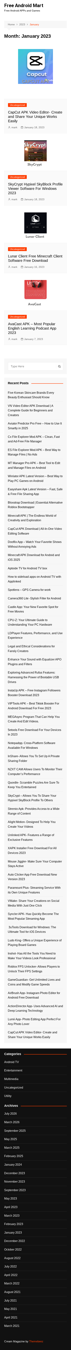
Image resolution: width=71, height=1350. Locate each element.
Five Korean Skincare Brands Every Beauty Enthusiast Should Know (31, 395)
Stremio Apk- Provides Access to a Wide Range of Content (34, 811)
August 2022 (12, 1258)
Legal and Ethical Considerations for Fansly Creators (31, 649)
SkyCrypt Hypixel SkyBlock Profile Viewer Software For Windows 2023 (35, 188)
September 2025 (15, 1130)
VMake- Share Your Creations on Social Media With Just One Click (33, 903)
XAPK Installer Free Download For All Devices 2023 (32, 850)
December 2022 (14, 1241)
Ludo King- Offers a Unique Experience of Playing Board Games (35, 943)
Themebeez (36, 1341)
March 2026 (11, 1122)
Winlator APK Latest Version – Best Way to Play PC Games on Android (35, 478)
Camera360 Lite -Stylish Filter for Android (34, 598)
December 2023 (14, 1173)
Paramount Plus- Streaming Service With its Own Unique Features (34, 890)
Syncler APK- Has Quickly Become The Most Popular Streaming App (33, 916)
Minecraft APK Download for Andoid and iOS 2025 (34, 557)
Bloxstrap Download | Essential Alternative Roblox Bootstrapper (35, 505)
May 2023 (10, 1198)
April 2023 (10, 1207)
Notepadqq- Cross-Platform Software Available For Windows (31, 745)
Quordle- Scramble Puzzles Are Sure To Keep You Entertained (33, 785)
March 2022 (11, 1283)
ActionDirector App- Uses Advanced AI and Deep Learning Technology (35, 1008)
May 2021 (10, 1308)
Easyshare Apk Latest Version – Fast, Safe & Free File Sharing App (35, 492)
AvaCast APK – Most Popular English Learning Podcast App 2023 (32, 328)
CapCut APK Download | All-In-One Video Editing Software (35, 531)
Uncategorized (17, 105)
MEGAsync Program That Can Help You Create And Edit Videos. (34, 719)
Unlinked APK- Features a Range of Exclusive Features (31, 837)
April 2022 (10, 1275)
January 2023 (13, 1232)
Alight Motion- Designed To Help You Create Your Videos (32, 824)
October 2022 (13, 1249)
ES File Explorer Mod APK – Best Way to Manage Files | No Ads (34, 452)
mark (14, 127)
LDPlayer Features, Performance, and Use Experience (35, 635)
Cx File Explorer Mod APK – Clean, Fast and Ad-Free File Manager (34, 439)
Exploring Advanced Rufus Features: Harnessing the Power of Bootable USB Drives (33, 677)
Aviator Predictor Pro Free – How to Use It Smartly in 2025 (35, 426)
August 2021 (12, 1292)
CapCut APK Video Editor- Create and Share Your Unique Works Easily (35, 116)
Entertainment (13, 1070)
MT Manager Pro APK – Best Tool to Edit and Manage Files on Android (34, 465)
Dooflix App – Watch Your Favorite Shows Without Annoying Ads (35, 544)
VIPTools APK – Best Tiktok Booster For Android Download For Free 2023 (33, 706)
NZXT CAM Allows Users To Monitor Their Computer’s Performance (35, 772)
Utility (7, 1095)
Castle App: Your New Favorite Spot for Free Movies (33, 609)
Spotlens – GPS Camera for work (29, 589)
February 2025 (13, 1156)
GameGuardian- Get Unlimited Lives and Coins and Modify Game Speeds (34, 982)
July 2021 (10, 1300)
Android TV (11, 1062)
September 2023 (15, 1190)
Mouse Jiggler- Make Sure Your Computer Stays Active (35, 864)
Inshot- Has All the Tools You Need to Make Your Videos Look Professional (32, 956)
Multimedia (11, 1079)
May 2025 (10, 1139)
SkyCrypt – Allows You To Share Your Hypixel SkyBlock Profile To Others (32, 798)
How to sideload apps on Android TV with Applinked (34, 579)
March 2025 (11, 1147)
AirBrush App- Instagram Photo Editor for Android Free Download (34, 995)
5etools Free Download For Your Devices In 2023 (34, 732)
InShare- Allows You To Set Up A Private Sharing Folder (34, 758)
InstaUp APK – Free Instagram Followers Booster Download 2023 (34, 693)
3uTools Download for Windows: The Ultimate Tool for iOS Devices (32, 930)
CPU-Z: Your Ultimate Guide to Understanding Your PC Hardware (30, 622)
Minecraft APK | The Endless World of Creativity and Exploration (32, 518)
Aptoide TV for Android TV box (27, 568)
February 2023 (13, 1224)
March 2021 (11, 1325)
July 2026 (10, 1113)
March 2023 (11, 1215)
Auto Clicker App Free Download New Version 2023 (32, 877)
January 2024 (13, 1164)
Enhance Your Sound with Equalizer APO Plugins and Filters (34, 662)
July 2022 (10, 1266)
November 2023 (14, 1181)
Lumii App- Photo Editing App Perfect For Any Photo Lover (34, 1022)
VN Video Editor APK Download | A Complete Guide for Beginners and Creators (30, 410)
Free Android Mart (23, 5)
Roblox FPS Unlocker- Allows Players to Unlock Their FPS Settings (34, 969)
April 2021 (10, 1317)
